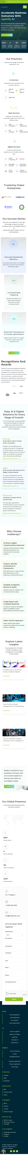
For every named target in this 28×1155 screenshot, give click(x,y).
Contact (6, 1109)
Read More (6, 676)
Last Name (9, 946)
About (5, 1103)
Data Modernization (14, 1023)
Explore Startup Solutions (10, 459)
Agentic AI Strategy (15, 1034)
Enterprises (7, 1081)
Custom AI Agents (15, 1031)
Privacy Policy (12, 1146)
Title (7, 960)
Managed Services (15, 1056)
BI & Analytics (14, 1020)
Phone (7, 975)
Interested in (9, 931)
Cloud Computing (15, 1051)
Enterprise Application (15, 1061)
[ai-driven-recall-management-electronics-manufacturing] (14, 698)
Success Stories (8, 1092)
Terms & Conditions (7, 1148)
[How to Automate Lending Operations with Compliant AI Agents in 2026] (14, 732)
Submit (14, 999)
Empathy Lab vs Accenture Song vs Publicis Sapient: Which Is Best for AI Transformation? (13, 671)
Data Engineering (14, 1017)
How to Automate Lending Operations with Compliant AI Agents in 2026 (13, 740)
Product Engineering (14, 1064)
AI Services (14, 80)
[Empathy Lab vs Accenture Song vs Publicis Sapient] (14, 663)
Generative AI (14, 1042)
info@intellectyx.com (12, 916)
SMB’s (5, 1078)
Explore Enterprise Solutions (11, 513)
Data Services (14, 113)
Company (8, 953)
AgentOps (14, 1037)
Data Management (15, 1015)
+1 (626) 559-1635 (11, 905)
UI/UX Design (14, 1067)
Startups (6, 1075)
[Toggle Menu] (25, 7)
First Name (9, 938)
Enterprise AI (14, 1040)
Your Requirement (11, 982)
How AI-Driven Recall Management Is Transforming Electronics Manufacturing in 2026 (13, 705)
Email (7, 967)
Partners (6, 1106)
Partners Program (8, 1111)
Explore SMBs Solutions (10, 486)
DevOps (15, 1054)
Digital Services (14, 147)
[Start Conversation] (3, 1151)
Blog (5, 1089)
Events (5, 1095)
